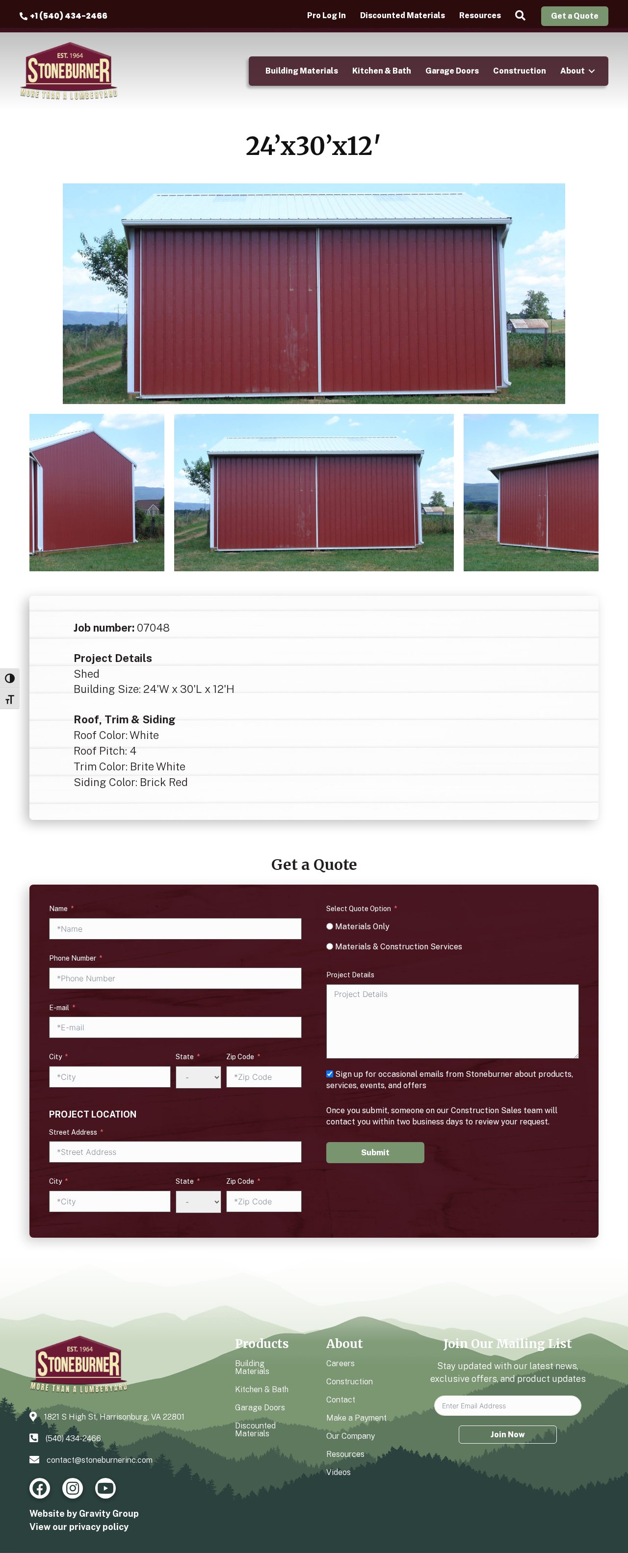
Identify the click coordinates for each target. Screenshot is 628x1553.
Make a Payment (356, 1418)
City (55, 1057)
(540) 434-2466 (73, 1438)
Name (58, 909)
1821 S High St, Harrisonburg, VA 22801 (114, 1417)
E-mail (59, 1008)
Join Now (508, 1434)
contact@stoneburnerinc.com (100, 1460)
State (185, 1057)
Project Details (350, 975)
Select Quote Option (358, 909)
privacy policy (99, 1527)
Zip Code (240, 1057)
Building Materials (301, 71)
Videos (338, 1472)
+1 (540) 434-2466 (68, 16)
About (572, 71)
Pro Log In (326, 16)
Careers (340, 1363)
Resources (480, 16)
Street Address (73, 1132)
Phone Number (72, 958)
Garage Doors (452, 71)
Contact (340, 1399)
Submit (375, 1152)
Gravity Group (109, 1513)
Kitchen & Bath (381, 71)
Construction (519, 71)
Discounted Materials (402, 16)
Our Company (350, 1436)
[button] (522, 16)
